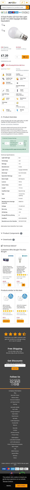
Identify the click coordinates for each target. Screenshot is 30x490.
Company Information (15, 391)
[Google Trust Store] (4, 12)
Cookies (15, 430)
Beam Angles (15, 446)
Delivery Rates (15, 397)
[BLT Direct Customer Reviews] (15, 334)
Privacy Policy (15, 434)
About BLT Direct (15, 395)
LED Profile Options (15, 442)
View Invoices (15, 416)
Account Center (15, 407)
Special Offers (15, 453)
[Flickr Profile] (18, 384)
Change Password (15, 411)
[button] (27, 270)
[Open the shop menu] (3, 2)
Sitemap (15, 404)
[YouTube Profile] (14, 381)
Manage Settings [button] (8, 481)
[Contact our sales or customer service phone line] (22, 2)
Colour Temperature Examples (15, 444)
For (3, 143)
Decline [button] (9, 485)
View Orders (15, 414)
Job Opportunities (15, 402)
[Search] (27, 7)
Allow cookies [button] (21, 485)
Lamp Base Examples (15, 439)
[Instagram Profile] (12, 384)
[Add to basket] (9, 285)
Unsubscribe (15, 423)
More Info (6, 321)
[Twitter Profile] (11, 381)
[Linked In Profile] (19, 381)
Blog (15, 393)
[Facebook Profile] (16, 381)
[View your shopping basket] (27, 2)
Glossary (15, 455)
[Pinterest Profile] (15, 384)
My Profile (15, 409)
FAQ (15, 448)
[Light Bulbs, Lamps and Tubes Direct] (12, 2)
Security (15, 428)
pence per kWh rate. (25, 143)
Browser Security (15, 432)
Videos (15, 458)
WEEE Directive (15, 451)
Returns (15, 425)
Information (15, 437)
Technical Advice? (9, 246)
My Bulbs (15, 418)
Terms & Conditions (15, 400)
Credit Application (15, 420)
